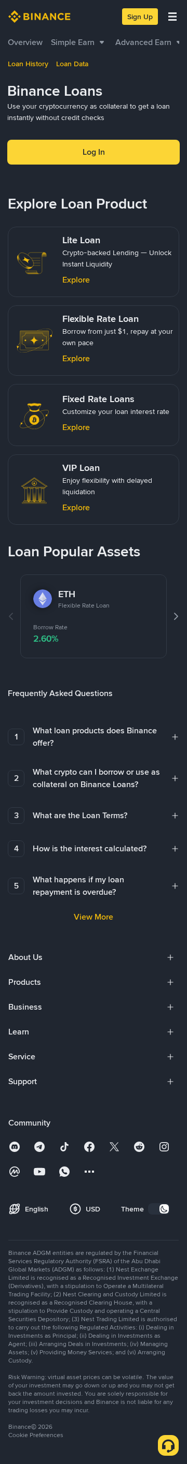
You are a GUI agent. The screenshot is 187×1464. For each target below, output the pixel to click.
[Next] (176, 616)
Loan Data (72, 63)
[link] (25, 42)
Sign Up (140, 16)
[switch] (159, 1209)
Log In (94, 151)
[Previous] (11, 616)
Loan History (28, 63)
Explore (76, 279)
